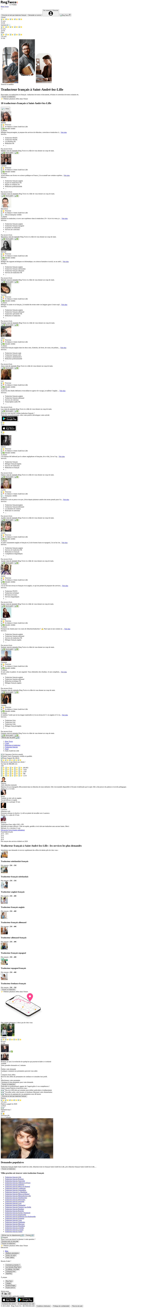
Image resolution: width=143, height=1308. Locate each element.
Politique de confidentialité (61, 1306)
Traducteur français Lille (13, 1177)
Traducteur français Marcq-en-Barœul (17, 1186)
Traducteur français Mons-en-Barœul (17, 1194)
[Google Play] (9, 419)
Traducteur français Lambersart (15, 1188)
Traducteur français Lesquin (14, 1230)
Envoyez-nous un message (10, 1241)
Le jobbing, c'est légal (12, 1269)
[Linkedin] (5, 1293)
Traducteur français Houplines (15, 1226)
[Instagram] (9, 1293)
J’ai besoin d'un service (9, 1304)
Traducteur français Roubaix (14, 1179)
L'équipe (8, 1283)
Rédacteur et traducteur (12, 745)
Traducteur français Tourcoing (15, 1181)
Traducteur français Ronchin (14, 1211)
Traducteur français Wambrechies (16, 1198)
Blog (6, 1251)
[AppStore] (9, 428)
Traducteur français (11, 747)
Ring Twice (9, 741)
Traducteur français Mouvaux (14, 1224)
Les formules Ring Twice (13, 1267)
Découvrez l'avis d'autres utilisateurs (13, 830)
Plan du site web (77, 1306)
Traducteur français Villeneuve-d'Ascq (17, 1183)
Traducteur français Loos (13, 1203)
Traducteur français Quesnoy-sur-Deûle (18, 1207)
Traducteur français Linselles (14, 1228)
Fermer (28, 1235)
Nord (6, 749)
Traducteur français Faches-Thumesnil (17, 1213)
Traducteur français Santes (13, 1231)
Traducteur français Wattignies (15, 1222)
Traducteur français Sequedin (14, 1201)
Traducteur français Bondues (14, 1209)
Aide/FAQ (9, 1273)
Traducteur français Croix (13, 1220)
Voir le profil (9, 153)
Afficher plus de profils (9, 737)
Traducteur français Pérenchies (15, 1200)
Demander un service (34, 15)
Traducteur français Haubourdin (15, 1215)
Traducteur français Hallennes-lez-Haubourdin (20, 1216)
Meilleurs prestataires (12, 1253)
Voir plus (64, 132)
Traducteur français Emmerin (14, 1218)
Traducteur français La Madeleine (16, 1192)
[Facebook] (2, 1293)
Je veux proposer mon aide (26, 1304)
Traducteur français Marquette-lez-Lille (18, 1196)
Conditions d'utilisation (43, 1306)
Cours (7, 743)
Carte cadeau (10, 1257)
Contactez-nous (10, 1271)
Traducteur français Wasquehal (15, 1205)
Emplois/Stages (10, 1285)
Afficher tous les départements (11, 1235)
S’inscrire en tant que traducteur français (14, 15)
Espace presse (10, 1287)
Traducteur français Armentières (15, 1190)
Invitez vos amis (11, 1255)
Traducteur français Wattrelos (14, 1184)
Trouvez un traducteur (8, 96)
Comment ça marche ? (13, 1265)
